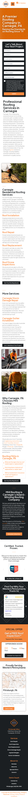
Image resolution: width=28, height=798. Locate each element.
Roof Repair (8, 232)
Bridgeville (19, 445)
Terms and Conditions (12, 90)
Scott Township (8, 443)
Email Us (14, 783)
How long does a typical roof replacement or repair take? (14, 468)
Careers (14, 772)
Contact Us (14, 781)
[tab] (14, 463)
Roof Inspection (14, 744)
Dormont (16, 443)
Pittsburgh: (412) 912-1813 (14, 786)
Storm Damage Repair (14, 750)
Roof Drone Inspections (8, 263)
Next (26, 606)
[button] (13, 4)
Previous (2, 606)
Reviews (14, 764)
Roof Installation (10, 215)
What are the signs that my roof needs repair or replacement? (14, 463)
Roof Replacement (12, 245)
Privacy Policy (21, 88)
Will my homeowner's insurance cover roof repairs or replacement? (14, 474)
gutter (12, 150)
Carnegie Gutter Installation (10, 319)
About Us (14, 767)
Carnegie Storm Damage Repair (10, 299)
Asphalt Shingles (14, 752)
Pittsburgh (10, 446)
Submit (14, 93)
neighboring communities (12, 441)
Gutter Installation (14, 755)
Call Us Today (9, 708)
